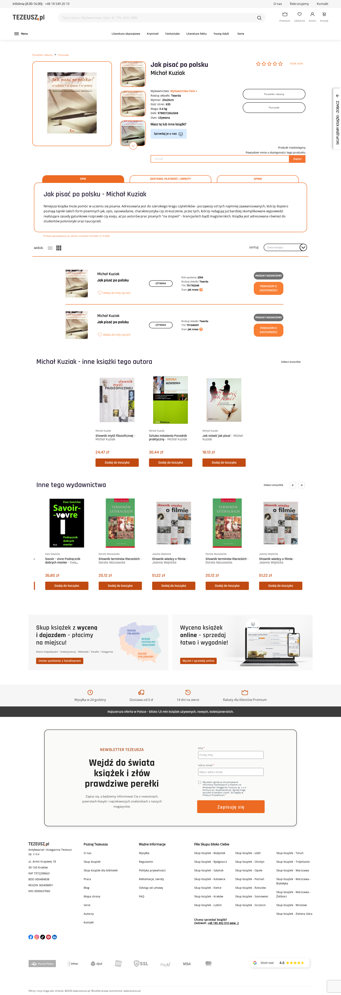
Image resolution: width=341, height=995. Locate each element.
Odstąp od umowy (151, 888)
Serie (240, 34)
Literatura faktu (196, 34)
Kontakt (322, 4)
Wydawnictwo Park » (183, 91)
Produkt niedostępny (268, 276)
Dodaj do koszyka (117, 462)
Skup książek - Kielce (207, 888)
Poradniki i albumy (42, 55)
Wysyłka (144, 853)
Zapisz (297, 159)
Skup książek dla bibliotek (101, 870)
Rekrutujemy (299, 4)
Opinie (258, 179)
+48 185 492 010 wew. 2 (223, 923)
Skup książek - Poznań (249, 879)
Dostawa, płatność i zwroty (170, 179)
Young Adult (221, 34)
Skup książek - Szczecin (250, 905)
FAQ (141, 896)
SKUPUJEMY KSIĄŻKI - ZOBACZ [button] (337, 122)
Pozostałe (63, 55)
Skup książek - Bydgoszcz (210, 862)
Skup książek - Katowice (209, 879)
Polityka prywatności (152, 870)
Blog (86, 888)
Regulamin (146, 862)
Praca (87, 879)
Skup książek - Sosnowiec (251, 896)
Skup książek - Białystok (209, 853)
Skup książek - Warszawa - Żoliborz (293, 894)
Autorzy (89, 914)
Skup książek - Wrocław (291, 905)
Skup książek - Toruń (290, 853)
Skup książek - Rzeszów (250, 888)
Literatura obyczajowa (126, 34)
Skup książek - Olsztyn (249, 862)
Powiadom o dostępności (268, 288)
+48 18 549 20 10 (57, 4)
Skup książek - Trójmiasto (293, 862)
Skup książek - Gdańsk (208, 870)
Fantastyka (172, 34)
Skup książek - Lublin (208, 905)
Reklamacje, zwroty (151, 879)
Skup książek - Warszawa (292, 870)
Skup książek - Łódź (248, 853)
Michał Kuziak (168, 73)
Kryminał (152, 34)
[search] (259, 17)
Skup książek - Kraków (208, 896)
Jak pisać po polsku (113, 280)
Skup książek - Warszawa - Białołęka (293, 881)
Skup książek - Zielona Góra (294, 914)
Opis (83, 179)
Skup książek (92, 862)
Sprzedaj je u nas (165, 133)
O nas (278, 4)
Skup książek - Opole (248, 870)
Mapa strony (92, 896)
